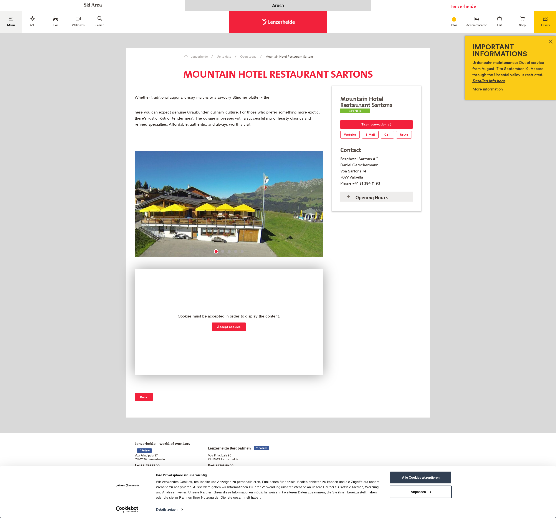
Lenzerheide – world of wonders (162, 442)
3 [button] (229, 251)
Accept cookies (228, 327)
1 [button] (216, 251)
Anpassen (418, 491)
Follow (145, 450)
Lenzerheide (463, 5)
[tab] (376, 197)
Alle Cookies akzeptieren (421, 477)
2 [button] (223, 251)
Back (143, 397)
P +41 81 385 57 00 (147, 465)
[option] (229, 206)
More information (487, 89)
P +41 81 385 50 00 (220, 465)
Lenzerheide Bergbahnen (229, 447)
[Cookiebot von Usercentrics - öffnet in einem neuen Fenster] (127, 509)
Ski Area (93, 5)
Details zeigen (166, 509)
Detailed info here (488, 80)
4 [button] (236, 251)
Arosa (278, 5)
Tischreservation (374, 124)
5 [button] (242, 251)
